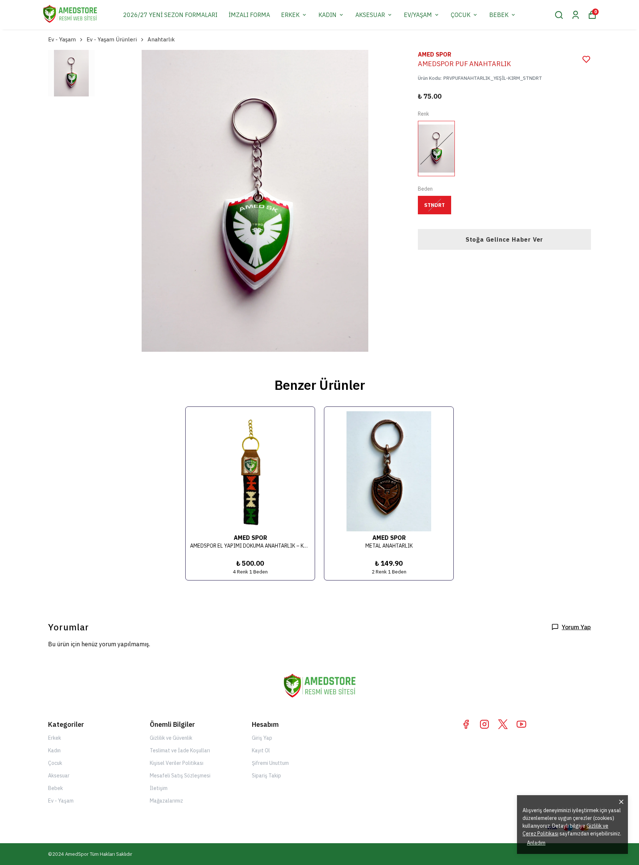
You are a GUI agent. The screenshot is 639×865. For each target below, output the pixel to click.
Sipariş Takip (266, 775)
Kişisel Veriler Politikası (176, 763)
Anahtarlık (161, 39)
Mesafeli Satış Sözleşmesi (180, 775)
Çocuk (55, 763)
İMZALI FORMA (249, 14)
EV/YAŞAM (418, 14)
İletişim (159, 788)
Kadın (54, 750)
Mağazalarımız (166, 800)
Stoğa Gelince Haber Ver (504, 239)
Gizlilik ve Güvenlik (171, 738)
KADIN (327, 14)
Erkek (54, 738)
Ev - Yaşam (62, 39)
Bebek (55, 788)
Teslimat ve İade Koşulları (180, 750)
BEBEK (498, 14)
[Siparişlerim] (575, 15)
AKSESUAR (370, 14)
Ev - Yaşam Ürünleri (112, 39)
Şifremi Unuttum (270, 763)
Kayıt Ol (261, 750)
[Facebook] (466, 724)
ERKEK (290, 14)
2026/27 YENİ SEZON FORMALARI (170, 14)
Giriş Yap (262, 738)
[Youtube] (521, 724)
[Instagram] (484, 724)
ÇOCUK (460, 14)
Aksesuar (59, 775)
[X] (503, 724)
